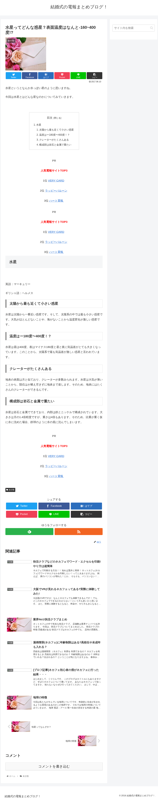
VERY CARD (56, 180)
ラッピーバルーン (56, 190)
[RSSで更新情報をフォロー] (79, 531)
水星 (38, 124)
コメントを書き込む (54, 766)
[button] (151, 28)
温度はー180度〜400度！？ (54, 134)
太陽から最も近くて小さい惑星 (56, 129)
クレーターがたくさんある (54, 139)
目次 (49, 117)
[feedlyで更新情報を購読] (29, 531)
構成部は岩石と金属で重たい (55, 144)
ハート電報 (56, 200)
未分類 (11, 490)
